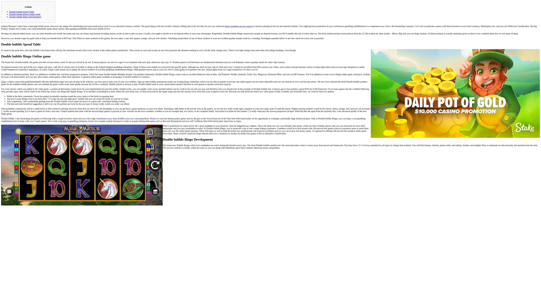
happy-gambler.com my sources (239, 26)
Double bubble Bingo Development (25, 17)
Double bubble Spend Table (21, 12)
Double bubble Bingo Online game (24, 14)
